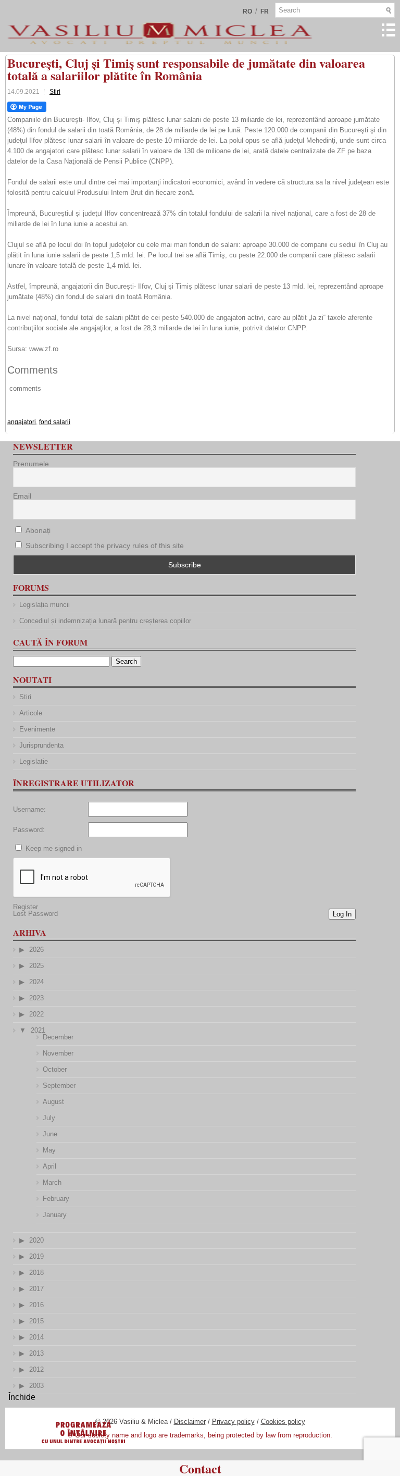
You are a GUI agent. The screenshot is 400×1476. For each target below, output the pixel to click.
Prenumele (31, 463)
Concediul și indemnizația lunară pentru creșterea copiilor (105, 621)
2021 (38, 1030)
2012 (36, 1369)
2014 (36, 1337)
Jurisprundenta (41, 745)
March (52, 1182)
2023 (36, 998)
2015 (36, 1321)
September (59, 1085)
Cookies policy (283, 1421)
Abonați (37, 530)
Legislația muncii (44, 605)
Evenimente (37, 729)
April (49, 1166)
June (50, 1134)
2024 (36, 982)
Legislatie (33, 761)
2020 (36, 1240)
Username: (29, 809)
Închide (21, 1397)
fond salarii (54, 422)
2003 (36, 1386)
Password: (29, 829)
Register (25, 906)
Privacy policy (233, 1421)
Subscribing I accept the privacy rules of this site (105, 545)
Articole (30, 713)
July (49, 1118)
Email (22, 496)
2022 (36, 1014)
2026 (36, 949)
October (55, 1069)
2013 (36, 1353)
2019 (36, 1256)
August (53, 1102)
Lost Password (35, 913)
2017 (36, 1289)
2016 (36, 1305)
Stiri (54, 91)
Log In (342, 914)
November (58, 1053)
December (58, 1037)
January (55, 1215)
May (49, 1150)
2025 (36, 966)
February (56, 1198)
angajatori (21, 422)
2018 (36, 1272)
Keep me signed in (54, 848)
